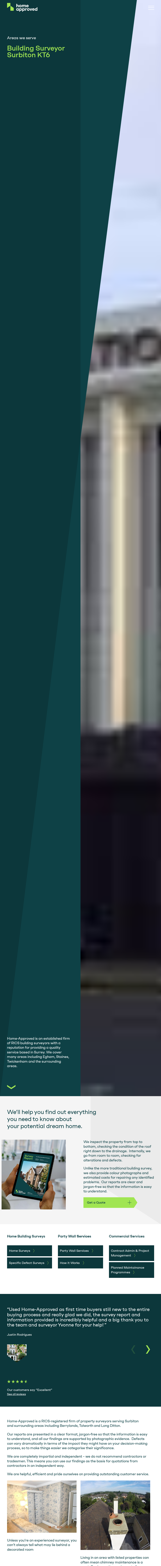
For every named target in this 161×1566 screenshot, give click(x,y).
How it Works (70, 1263)
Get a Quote (96, 1202)
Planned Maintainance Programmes (127, 1270)
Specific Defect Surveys (26, 1263)
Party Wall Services (74, 1251)
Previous (134, 1349)
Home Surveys (19, 1251)
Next (147, 1349)
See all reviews (16, 1394)
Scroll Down (11, 1087)
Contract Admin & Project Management (130, 1253)
